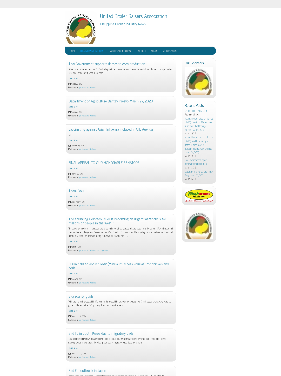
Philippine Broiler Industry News (123, 24)
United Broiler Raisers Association (133, 16)
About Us (154, 51)
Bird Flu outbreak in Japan (87, 370)
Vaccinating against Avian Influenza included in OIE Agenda (110, 129)
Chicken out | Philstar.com (196, 111)
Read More (73, 78)
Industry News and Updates (92, 51)
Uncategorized (102, 250)
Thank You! (76, 191)
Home (72, 51)
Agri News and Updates (87, 87)
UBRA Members (169, 51)
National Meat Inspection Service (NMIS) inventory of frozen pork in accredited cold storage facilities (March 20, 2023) (199, 124)
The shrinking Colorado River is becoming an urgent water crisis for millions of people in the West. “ (117, 221)
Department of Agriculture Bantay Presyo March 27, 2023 (110, 101)
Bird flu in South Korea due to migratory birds (100, 333)
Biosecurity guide (80, 296)
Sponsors (142, 51)
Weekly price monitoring (121, 51)
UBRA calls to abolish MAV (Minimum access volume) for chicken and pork (118, 266)
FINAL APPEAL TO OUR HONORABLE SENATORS (104, 163)
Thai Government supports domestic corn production (106, 64)
